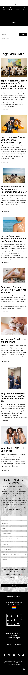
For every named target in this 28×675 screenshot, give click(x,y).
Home (2, 28)
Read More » (5, 110)
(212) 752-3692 (14, 596)
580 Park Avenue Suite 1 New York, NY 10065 (14, 603)
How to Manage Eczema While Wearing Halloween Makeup (13, 140)
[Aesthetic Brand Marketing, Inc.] (19, 664)
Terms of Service (14, 647)
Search (23, 34)
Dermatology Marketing (10, 662)
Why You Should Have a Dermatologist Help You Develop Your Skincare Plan (13, 397)
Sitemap (9, 644)
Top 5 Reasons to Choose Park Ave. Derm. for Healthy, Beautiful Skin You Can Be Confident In (14, 84)
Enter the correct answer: (14, 574)
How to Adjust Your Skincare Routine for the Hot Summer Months (13, 239)
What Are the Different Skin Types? (12, 449)
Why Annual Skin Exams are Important (13, 340)
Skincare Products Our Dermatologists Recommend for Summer (14, 189)
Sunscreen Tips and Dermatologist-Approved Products (13, 290)
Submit (14, 585)
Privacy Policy (17, 644)
